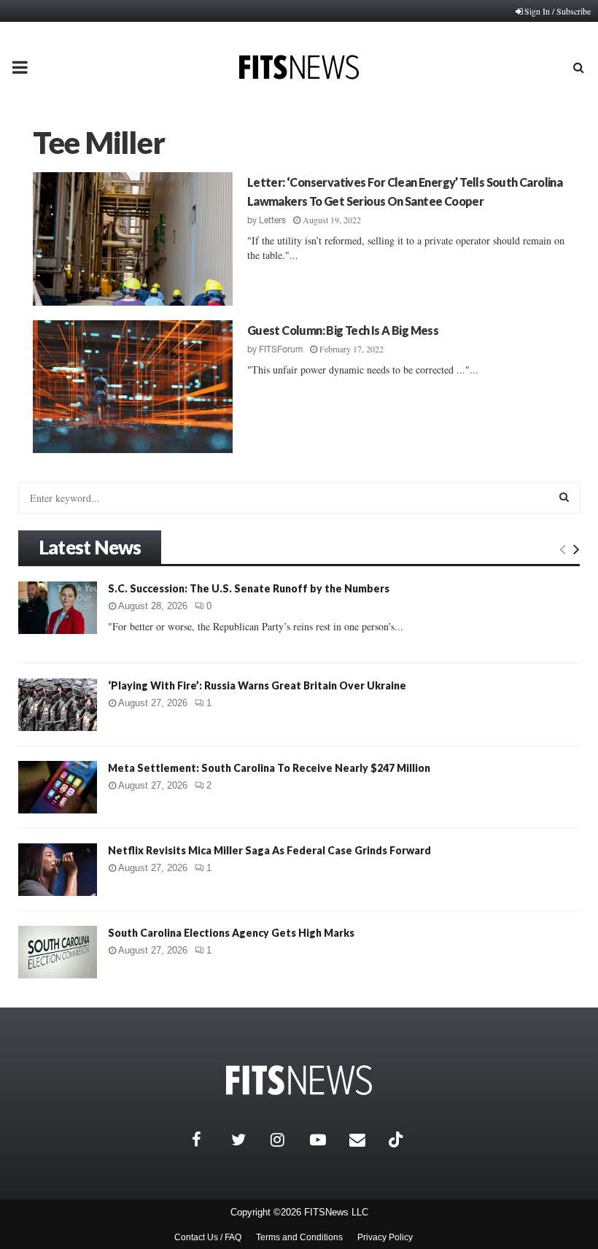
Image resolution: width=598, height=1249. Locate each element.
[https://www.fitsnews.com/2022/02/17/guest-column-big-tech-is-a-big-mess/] (133, 387)
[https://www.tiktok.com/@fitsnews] (397, 1140)
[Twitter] (247, 1140)
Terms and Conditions (299, 1237)
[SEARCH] (564, 496)
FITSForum (281, 349)
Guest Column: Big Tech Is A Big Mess (342, 330)
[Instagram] (287, 1140)
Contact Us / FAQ (207, 1237)
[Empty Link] (562, 548)
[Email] (365, 1140)
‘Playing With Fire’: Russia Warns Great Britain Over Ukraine (257, 685)
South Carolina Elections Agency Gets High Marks (231, 933)
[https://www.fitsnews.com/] (299, 1080)
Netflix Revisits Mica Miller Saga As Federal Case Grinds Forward (269, 850)
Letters (272, 220)
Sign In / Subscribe (557, 11)
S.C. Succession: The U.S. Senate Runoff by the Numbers (248, 588)
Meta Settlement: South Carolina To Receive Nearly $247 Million (269, 768)
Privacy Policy (385, 1237)
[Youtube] (326, 1140)
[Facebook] (208, 1140)
